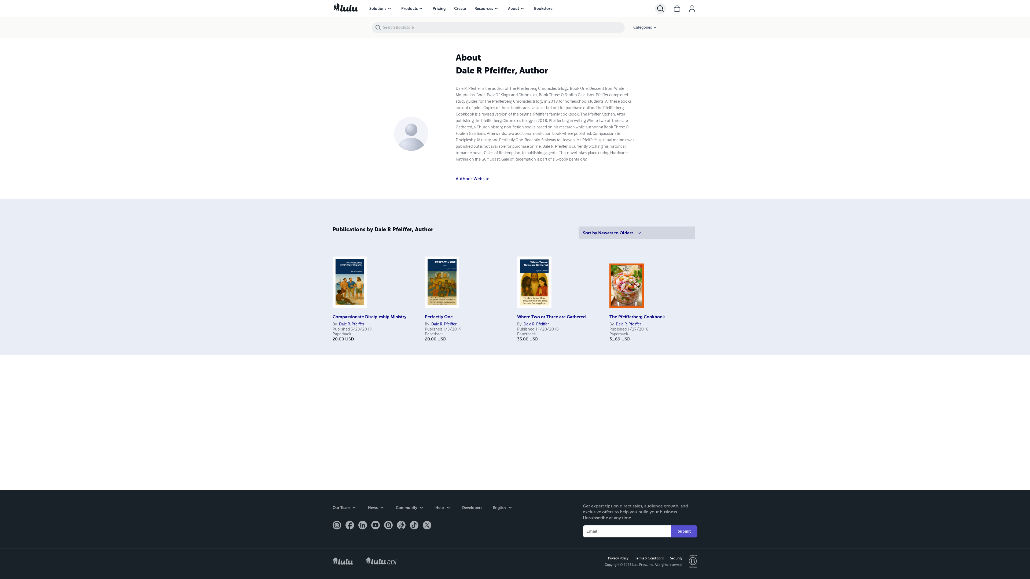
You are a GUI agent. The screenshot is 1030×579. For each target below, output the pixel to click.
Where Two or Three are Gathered (551, 316)
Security (676, 558)
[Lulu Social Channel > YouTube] (375, 525)
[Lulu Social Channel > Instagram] (337, 525)
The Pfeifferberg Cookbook (637, 316)
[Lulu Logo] (343, 562)
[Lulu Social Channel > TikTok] (414, 525)
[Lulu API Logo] (381, 561)
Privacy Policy (618, 558)
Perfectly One (439, 316)
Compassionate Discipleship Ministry (369, 316)
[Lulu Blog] (388, 525)
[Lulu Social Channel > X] (427, 525)
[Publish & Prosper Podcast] (401, 525)
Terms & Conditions (649, 558)
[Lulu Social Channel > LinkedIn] (362, 525)
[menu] (389, 8)
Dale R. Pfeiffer (351, 324)
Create (460, 8)
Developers (472, 508)
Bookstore (543, 8)
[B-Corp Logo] (693, 561)
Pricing (439, 8)
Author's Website (473, 178)
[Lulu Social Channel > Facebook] (349, 525)
